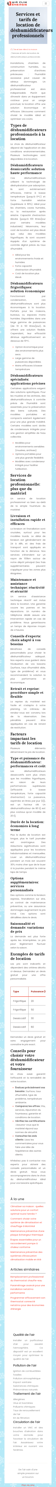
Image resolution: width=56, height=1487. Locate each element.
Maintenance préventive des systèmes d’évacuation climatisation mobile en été (26, 1255)
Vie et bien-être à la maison (25, 49)
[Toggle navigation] (45, 3)
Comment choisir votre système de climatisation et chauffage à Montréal (26, 1222)
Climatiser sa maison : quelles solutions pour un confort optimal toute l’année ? (26, 1210)
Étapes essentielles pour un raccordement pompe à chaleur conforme (25, 1243)
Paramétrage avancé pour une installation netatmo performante (27, 1289)
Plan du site (28, 1485)
